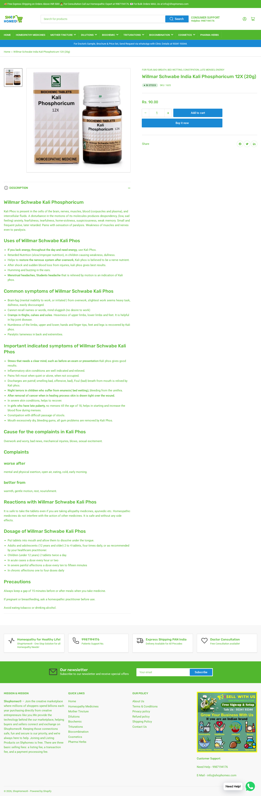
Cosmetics (185, 34)
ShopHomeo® (20, 791)
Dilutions (87, 34)
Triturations (132, 34)
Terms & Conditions (145, 706)
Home (7, 34)
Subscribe (201, 672)
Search (179, 19)
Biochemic (108, 34)
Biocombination (159, 34)
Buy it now (182, 123)
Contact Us (139, 726)
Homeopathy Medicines (30, 34)
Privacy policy (141, 711)
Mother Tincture (61, 34)
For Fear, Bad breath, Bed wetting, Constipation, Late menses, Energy (183, 69)
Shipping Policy (142, 721)
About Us (138, 701)
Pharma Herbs (209, 34)
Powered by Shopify (40, 791)
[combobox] (115, 19)
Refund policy (141, 716)
